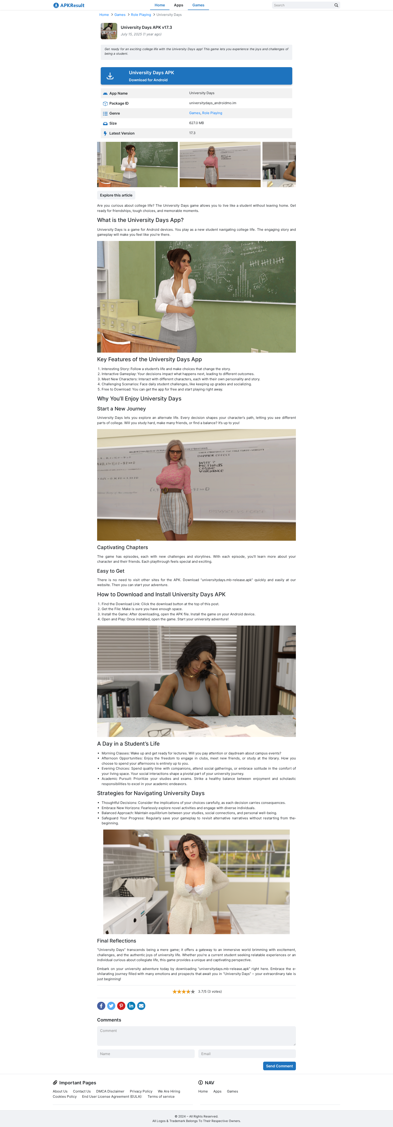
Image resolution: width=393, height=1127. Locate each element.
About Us (60, 1091)
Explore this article (116, 195)
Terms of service (161, 1096)
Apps (178, 5)
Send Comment (279, 1066)
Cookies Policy (65, 1096)
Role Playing (141, 14)
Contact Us (82, 1091)
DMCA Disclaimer (110, 1091)
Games (198, 5)
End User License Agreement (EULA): (112, 1096)
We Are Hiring (169, 1091)
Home (160, 5)
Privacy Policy (141, 1091)
